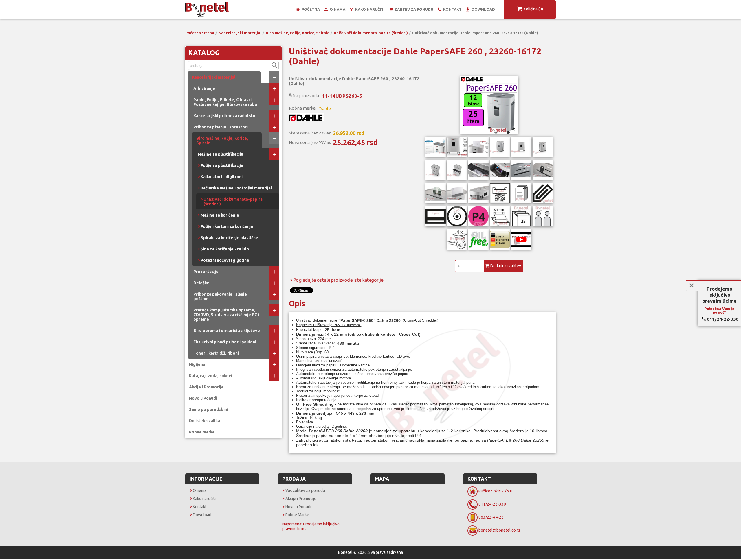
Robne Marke (297, 514)
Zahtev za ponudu (414, 9)
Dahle (324, 108)
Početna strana (199, 33)
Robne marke (202, 432)
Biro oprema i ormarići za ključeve (226, 330)
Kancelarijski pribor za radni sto (224, 115)
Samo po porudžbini (208, 409)
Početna (311, 9)
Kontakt (452, 9)
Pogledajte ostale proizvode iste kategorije (338, 280)
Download (483, 9)
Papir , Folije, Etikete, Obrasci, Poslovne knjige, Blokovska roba (225, 102)
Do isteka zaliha (204, 420)
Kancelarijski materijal (240, 33)
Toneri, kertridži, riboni (216, 353)
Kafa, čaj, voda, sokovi (210, 375)
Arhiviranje (204, 88)
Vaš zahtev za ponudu (305, 490)
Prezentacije (206, 271)
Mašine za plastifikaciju (220, 154)
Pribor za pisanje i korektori (220, 127)
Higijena (197, 364)
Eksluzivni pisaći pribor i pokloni (224, 342)
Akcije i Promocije (206, 387)
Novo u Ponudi (203, 398)
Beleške (201, 283)
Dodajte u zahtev (505, 265)
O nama (337, 9)
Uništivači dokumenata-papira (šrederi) (371, 33)
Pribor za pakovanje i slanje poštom (220, 296)
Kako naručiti (370, 9)
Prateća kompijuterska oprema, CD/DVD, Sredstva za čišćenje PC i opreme (226, 315)
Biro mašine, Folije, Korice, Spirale (297, 33)
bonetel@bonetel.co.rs (499, 530)
